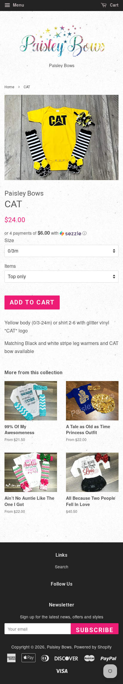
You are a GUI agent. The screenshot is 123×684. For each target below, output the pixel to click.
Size (9, 240)
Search (61, 567)
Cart (114, 5)
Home (9, 87)
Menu (18, 5)
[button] (61, 233)
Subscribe (94, 630)
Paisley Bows (59, 647)
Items (10, 265)
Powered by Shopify (93, 647)
